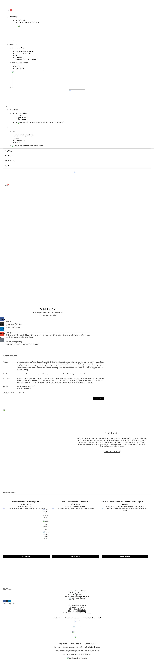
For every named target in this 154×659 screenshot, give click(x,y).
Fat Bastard (18, 142)
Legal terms (63, 644)
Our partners (22, 119)
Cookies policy (90, 644)
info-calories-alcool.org (92, 647)
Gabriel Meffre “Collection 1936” (26, 59)
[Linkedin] (9, 601)
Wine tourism (22, 113)
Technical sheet (64, 398)
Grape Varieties (20, 68)
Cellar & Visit (13, 109)
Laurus (17, 55)
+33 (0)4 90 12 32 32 (79, 595)
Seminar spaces (23, 117)
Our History (22, 20)
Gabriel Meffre (20, 57)
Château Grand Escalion (23, 53)
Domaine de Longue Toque (24, 51)
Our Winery (13, 17)
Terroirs (17, 66)
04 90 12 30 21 (32, 587)
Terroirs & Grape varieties (20, 63)
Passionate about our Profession (28, 22)
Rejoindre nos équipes (72, 618)
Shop (11, 127)
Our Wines (12, 44)
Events (20, 115)
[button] (8, 1)
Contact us (56, 618)
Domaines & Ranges (19, 48)
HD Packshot (85, 398)
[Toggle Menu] (6, 106)
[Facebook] (4, 601)
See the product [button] (26, 556)
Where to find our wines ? (92, 618)
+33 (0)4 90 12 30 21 (79, 611)
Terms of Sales (76, 644)
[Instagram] (7, 601)
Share (100, 398)
